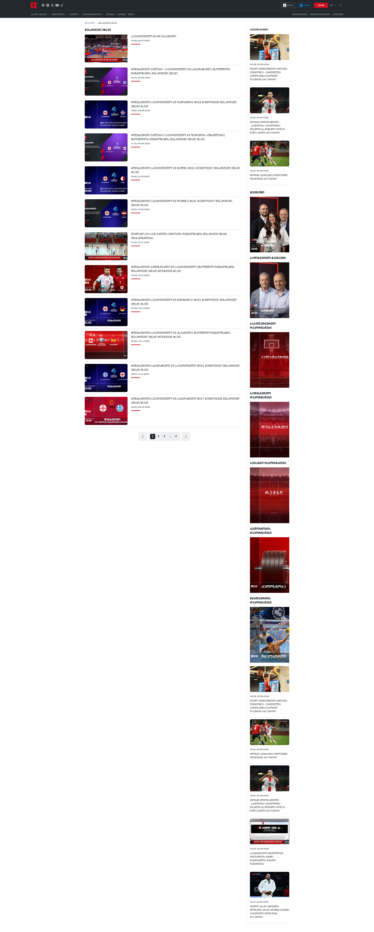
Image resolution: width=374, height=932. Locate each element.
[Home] (34, 5)
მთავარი (90, 23)
